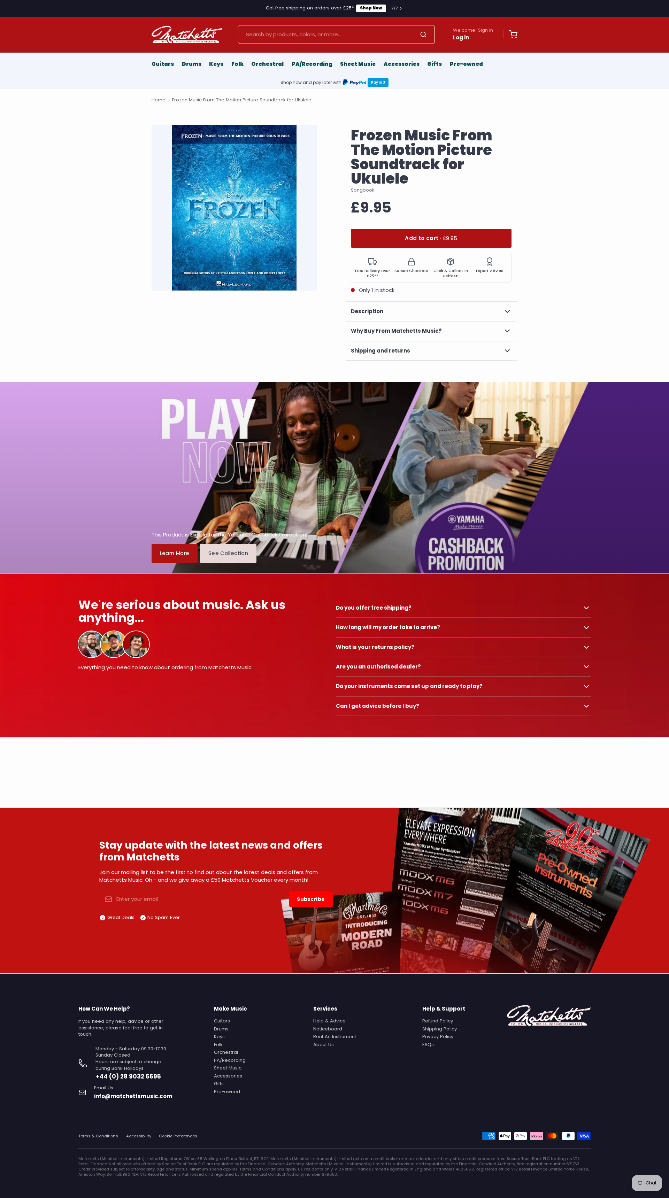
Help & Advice (329, 1021)
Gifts (434, 64)
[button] (431, 238)
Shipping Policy (439, 1029)
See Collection (228, 553)
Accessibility (138, 1136)
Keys (216, 64)
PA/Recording (312, 64)
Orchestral (267, 64)
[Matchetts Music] (187, 34)
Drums (191, 64)
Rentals (375, 8)
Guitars (163, 64)
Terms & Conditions (98, 1136)
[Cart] (510, 34)
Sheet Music (358, 64)
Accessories (402, 64)
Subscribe (311, 899)
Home (159, 100)
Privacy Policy (437, 1036)
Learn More (175, 553)
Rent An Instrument (334, 1036)
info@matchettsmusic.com (133, 1096)
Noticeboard (327, 1029)
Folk (237, 64)
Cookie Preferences (178, 1136)
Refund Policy (437, 1021)
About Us (323, 1044)
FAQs (428, 1044)
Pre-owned (466, 64)
